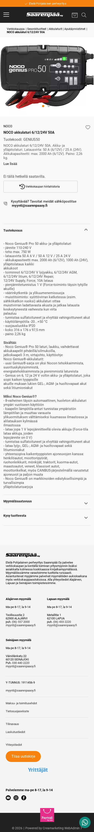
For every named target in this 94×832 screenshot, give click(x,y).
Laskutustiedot (15, 732)
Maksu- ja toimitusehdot (21, 703)
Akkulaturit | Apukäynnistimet (67, 29)
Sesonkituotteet (36, 29)
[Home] (44, 15)
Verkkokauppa (16, 29)
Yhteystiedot (14, 744)
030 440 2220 (20, 663)
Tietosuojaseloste (17, 711)
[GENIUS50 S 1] (47, 76)
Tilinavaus (12, 724)
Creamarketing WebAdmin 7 (62, 828)
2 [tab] (53, 112)
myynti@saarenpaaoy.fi (21, 625)
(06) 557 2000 (21, 621)
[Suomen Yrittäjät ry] (37, 763)
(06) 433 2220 (62, 621)
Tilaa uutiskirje (23, 756)
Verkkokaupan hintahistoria (42, 186)
